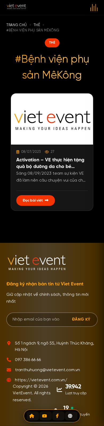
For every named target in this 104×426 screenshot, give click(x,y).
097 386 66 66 (28, 360)
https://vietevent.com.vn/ (41, 380)
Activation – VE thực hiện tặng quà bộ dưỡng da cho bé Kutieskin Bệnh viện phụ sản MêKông (50, 164)
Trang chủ (16, 25)
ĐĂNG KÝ (81, 319)
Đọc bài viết (33, 200)
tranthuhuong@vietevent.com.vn (47, 370)
